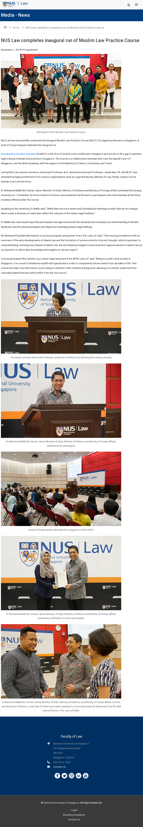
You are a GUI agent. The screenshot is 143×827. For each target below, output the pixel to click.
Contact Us (59, 766)
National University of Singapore (61, 802)
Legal (74, 809)
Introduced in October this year (18, 153)
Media (16, 27)
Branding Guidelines (74, 814)
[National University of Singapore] (9, 4)
